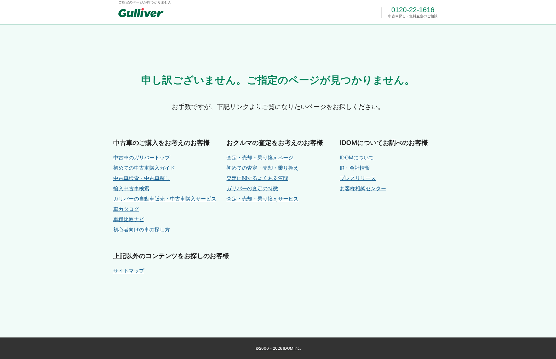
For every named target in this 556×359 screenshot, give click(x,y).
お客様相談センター (363, 188)
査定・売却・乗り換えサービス (263, 198)
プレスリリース (358, 178)
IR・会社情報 (355, 168)
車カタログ (126, 209)
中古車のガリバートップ (141, 157)
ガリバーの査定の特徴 (252, 188)
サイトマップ (128, 270)
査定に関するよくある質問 (257, 178)
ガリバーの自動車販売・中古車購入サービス (164, 198)
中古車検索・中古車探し (141, 178)
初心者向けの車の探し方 (141, 229)
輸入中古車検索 (131, 188)
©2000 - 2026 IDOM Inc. (278, 348)
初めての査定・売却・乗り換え (263, 168)
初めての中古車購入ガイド (144, 168)
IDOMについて (357, 157)
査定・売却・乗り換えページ (260, 157)
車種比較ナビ (128, 219)
